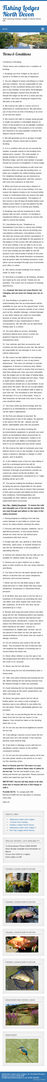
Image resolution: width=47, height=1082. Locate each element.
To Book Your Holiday (19, 822)
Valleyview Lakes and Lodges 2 (23, 828)
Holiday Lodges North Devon (22, 825)
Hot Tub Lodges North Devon (22, 830)
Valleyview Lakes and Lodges (22, 819)
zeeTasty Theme (39, 1079)
